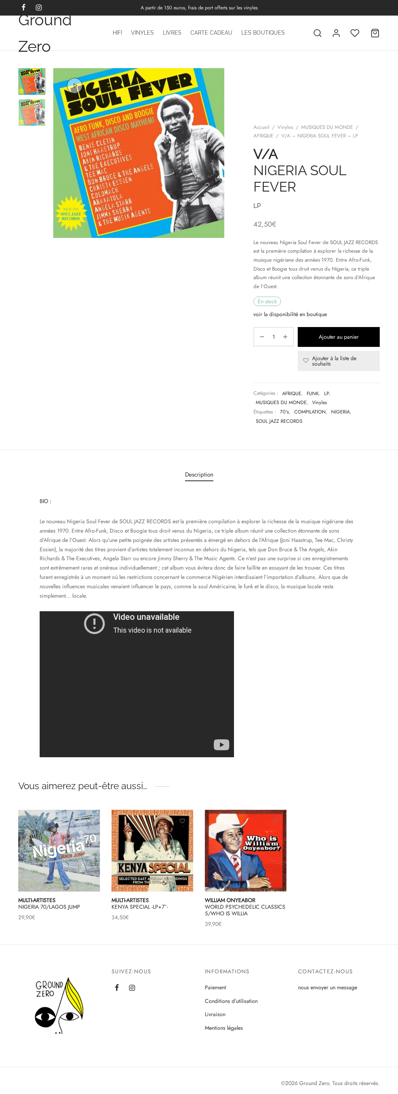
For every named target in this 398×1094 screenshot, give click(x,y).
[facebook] (117, 988)
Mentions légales (224, 1028)
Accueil (261, 127)
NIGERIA (340, 411)
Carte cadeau (211, 33)
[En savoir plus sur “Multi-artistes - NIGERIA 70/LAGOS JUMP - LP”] (89, 839)
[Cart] (375, 33)
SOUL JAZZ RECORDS (279, 421)
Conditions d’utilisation (231, 1001)
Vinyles (142, 33)
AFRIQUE (263, 135)
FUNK (313, 393)
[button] (182, 839)
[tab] (199, 474)
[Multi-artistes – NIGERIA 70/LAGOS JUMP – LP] (59, 851)
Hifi (117, 33)
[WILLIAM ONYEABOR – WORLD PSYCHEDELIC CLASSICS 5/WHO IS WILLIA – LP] (245, 851)
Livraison (215, 1014)
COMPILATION (310, 411)
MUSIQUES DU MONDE (327, 127)
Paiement (215, 987)
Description (199, 474)
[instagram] (132, 988)
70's (284, 411)
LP (326, 393)
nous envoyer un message (327, 987)
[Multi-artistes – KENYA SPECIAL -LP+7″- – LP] (152, 851)
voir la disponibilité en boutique (290, 314)
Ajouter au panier (339, 337)
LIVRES (172, 33)
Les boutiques (263, 33)
